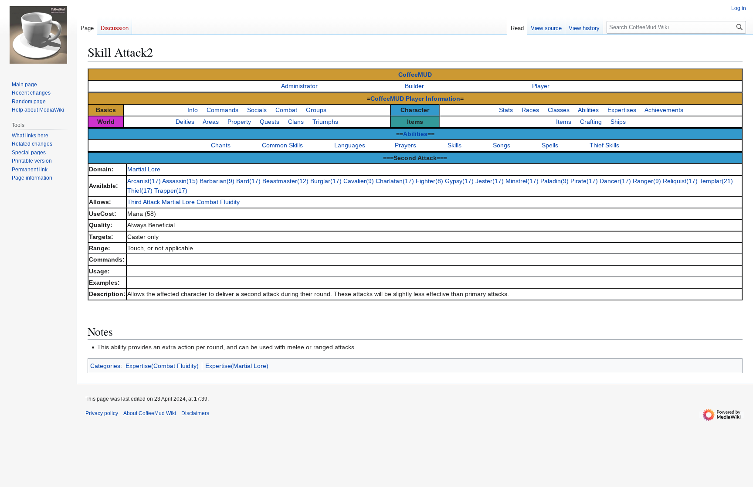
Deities (185, 121)
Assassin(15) (180, 180)
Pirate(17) (584, 180)
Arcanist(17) (144, 180)
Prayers (405, 145)
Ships (618, 121)
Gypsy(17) (459, 180)
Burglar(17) (326, 180)
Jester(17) (489, 180)
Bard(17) (248, 180)
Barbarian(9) (217, 180)
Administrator (299, 85)
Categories (105, 365)
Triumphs (325, 121)
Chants (221, 145)
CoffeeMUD (415, 74)
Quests (269, 121)
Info (192, 109)
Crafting (591, 121)
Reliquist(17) (680, 180)
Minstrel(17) (522, 180)
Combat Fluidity (218, 201)
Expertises (621, 109)
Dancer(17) (615, 180)
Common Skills (282, 145)
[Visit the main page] (38, 35)
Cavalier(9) (358, 180)
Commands (222, 109)
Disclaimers (195, 413)
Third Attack (143, 201)
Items (563, 121)
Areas (211, 121)
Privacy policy (101, 413)
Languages (349, 145)
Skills (454, 145)
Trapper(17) (170, 190)
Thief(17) (140, 190)
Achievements (663, 109)
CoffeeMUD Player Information (415, 98)
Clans (296, 121)
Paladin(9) (554, 180)
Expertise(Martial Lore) (236, 365)
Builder (414, 85)
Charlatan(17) (395, 180)
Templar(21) (716, 180)
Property (239, 121)
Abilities (588, 109)
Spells (550, 145)
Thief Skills (604, 145)
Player (540, 85)
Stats (506, 109)
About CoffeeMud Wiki (149, 413)
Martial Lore (143, 169)
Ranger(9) (647, 180)
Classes (559, 109)
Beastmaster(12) (285, 180)
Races (530, 109)
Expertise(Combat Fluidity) (162, 365)
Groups (316, 109)
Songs (501, 145)
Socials (257, 109)
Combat (286, 109)
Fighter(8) (429, 180)
